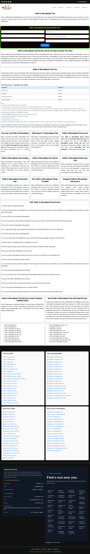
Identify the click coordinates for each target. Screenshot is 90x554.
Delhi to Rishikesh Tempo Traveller (12, 376)
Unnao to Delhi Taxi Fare (9, 455)
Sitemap (77, 7)
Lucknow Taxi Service (72, 501)
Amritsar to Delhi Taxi (8, 419)
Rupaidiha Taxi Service (82, 522)
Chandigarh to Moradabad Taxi (55, 421)
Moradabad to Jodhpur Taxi (54, 362)
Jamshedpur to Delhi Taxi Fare (11, 436)
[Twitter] (4, 1)
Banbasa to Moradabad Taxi (54, 431)
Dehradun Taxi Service (51, 525)
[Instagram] (6, 1)
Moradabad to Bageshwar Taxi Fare (56, 386)
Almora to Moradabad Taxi (54, 429)
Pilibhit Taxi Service (82, 512)
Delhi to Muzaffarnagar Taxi (10, 369)
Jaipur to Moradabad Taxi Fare (55, 436)
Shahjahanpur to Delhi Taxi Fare (11, 453)
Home (54, 7)
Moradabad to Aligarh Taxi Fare (55, 383)
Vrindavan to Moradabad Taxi (55, 419)
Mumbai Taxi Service (72, 512)
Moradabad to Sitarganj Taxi (54, 376)
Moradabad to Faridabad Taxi (55, 359)
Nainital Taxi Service (72, 522)
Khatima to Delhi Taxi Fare (10, 438)
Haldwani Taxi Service (61, 501)
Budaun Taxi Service (51, 521)
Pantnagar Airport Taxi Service (82, 492)
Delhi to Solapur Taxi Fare (10, 400)
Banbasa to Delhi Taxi (8, 414)
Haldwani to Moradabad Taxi (54, 412)
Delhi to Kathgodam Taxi (9, 364)
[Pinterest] (8, 1)
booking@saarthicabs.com (36, 499)
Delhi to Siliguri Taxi (8, 371)
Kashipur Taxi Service (61, 527)
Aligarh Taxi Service (51, 491)
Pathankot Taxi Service (82, 502)
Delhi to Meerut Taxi (8, 366)
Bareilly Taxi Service (51, 506)
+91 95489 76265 (39, 496)
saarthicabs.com (39, 502)
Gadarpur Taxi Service (61, 491)
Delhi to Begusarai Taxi (9, 357)
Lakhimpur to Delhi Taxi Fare (10, 441)
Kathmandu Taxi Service (72, 491)
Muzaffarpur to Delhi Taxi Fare (11, 443)
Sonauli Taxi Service (82, 527)
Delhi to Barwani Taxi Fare (10, 383)
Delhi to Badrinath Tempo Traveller (12, 374)
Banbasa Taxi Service (51, 501)
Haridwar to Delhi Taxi (9, 412)
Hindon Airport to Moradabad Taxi (56, 414)
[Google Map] (10, 1)
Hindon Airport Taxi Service (61, 512)
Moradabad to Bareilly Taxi (54, 381)
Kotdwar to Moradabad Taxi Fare (55, 441)
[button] (82, 1)
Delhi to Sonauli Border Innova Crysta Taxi (14, 378)
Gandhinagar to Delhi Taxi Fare (11, 431)
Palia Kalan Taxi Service (72, 532)
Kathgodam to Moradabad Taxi (55, 424)
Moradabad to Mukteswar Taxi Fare (56, 393)
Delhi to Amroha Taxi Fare (10, 381)
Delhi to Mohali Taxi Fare (9, 395)
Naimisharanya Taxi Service (72, 517)
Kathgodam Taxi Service (61, 532)
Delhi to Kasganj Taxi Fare (10, 390)
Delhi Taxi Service (50, 530)
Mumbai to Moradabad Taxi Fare (55, 443)
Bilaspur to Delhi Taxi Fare (10, 424)
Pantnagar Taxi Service (82, 498)
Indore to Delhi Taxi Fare (9, 433)
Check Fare (45, 45)
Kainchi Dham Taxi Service (61, 522)
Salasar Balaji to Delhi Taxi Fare (11, 450)
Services (69, 7)
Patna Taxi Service (81, 507)
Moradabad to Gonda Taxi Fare (55, 390)
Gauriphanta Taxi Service (61, 496)
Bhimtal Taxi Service (51, 516)
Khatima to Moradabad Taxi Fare (55, 438)
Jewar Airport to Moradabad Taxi (56, 426)
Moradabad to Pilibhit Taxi (54, 371)
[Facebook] (2, 1)
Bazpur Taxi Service (51, 511)
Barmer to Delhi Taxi (8, 421)
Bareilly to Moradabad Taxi (54, 450)
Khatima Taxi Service (72, 496)
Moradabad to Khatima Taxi (54, 364)
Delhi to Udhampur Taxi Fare (10, 403)
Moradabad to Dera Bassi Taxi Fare (56, 388)
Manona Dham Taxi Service (71, 507)
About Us (60, 7)
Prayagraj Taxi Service (82, 517)
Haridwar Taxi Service (61, 506)
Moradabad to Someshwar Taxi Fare (56, 398)
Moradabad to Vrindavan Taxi (55, 378)
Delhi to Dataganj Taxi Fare (10, 386)
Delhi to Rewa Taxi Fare (9, 398)
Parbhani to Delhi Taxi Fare (10, 445)
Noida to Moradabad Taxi (54, 416)
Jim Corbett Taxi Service (61, 517)
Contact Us (84, 7)
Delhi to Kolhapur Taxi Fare (10, 393)
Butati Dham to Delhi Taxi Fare (11, 426)
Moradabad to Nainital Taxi (54, 369)
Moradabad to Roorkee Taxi (54, 374)
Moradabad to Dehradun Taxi (55, 357)
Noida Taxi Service (71, 527)
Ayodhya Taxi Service (51, 496)
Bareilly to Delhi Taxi (8, 458)
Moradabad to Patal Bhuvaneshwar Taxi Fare (59, 395)
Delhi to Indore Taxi (8, 362)
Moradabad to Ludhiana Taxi (54, 366)
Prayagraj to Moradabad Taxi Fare (56, 445)
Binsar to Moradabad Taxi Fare (55, 433)
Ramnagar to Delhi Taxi (9, 416)
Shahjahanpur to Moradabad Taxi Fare (57, 448)
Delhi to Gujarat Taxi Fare (9, 388)
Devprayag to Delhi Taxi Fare (10, 429)
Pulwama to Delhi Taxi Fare (10, 448)
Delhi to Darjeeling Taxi (9, 359)
